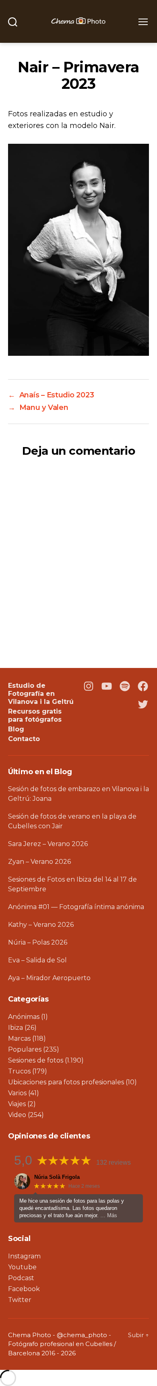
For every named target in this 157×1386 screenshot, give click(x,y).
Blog (16, 729)
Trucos (19, 1071)
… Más (108, 1215)
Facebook (24, 1289)
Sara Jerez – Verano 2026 (48, 844)
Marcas (19, 1038)
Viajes (17, 1104)
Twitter (19, 1300)
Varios (17, 1093)
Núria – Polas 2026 (37, 942)
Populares (24, 1049)
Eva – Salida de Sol (37, 960)
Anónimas (23, 1017)
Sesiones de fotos (35, 1060)
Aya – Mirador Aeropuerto (49, 978)
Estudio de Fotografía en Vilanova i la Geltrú (41, 694)
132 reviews (113, 1162)
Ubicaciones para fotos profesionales (66, 1082)
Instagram (24, 1256)
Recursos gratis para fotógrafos (35, 715)
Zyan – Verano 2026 (39, 861)
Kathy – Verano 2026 (41, 924)
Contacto (24, 739)
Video (17, 1115)
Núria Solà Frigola (57, 1177)
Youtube (22, 1267)
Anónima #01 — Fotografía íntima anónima (76, 907)
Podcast (21, 1278)
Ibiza (15, 1027)
